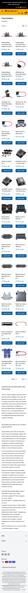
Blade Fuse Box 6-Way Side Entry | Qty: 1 (6, 276)
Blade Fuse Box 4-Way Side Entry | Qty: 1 (6, 246)
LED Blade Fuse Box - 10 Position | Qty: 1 (21, 190)
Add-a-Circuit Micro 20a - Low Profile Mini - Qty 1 (21, 363)
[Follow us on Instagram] (8, 554)
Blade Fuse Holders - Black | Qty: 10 (21, 305)
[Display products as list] (25, 25)
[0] (25, 13)
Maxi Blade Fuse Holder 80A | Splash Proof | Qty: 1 (7, 104)
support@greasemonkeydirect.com (9, 585)
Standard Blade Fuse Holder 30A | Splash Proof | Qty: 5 (7, 74)
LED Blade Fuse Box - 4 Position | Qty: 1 (21, 162)
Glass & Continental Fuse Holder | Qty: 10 (7, 333)
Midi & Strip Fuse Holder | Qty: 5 (20, 132)
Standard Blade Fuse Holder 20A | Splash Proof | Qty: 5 (21, 44)
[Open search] (19, 13)
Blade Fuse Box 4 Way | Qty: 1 (20, 217)
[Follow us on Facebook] (3, 554)
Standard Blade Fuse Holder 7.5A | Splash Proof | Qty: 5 (7, 44)
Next (23, 379)
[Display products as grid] (23, 25)
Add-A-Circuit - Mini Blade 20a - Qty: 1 (21, 103)
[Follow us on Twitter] (6, 554)
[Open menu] (2, 11)
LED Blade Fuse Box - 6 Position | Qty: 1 (7, 190)
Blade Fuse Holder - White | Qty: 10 (7, 305)
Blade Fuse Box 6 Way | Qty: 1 (20, 245)
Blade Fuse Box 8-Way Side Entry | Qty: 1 (20, 276)
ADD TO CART (7, 53)
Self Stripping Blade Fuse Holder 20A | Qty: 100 (7, 363)
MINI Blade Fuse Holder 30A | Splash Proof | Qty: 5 (21, 74)
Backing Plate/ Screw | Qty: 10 (6, 217)
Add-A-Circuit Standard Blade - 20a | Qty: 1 (6, 133)
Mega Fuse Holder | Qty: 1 (7, 162)
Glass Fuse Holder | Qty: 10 (21, 332)
